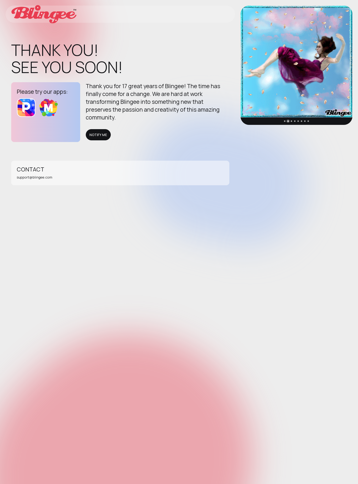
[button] (284, 121)
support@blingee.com (34, 177)
